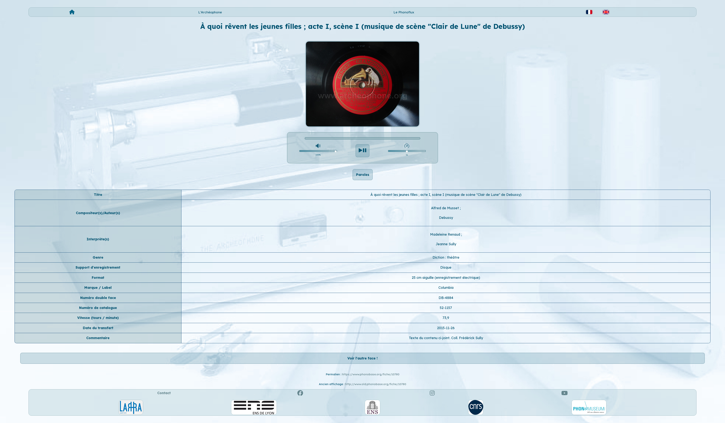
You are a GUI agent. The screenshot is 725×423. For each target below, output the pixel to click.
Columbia (446, 287)
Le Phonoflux (403, 12)
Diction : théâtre (446, 257)
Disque (445, 267)
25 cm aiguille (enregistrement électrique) (446, 277)
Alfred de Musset (445, 208)
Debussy (446, 217)
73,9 (446, 318)
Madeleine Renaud (445, 234)
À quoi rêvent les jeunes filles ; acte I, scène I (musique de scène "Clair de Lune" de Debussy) (445, 194)
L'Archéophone (210, 12)
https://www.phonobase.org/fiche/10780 (370, 374)
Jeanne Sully (446, 244)
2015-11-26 (446, 328)
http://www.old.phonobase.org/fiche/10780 (375, 384)
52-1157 (446, 308)
